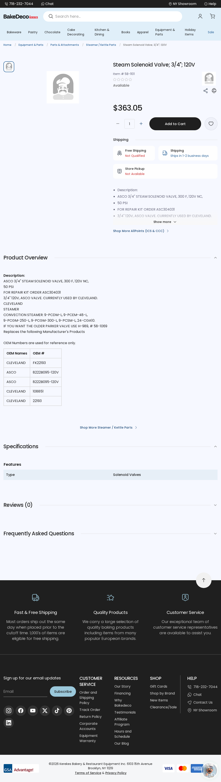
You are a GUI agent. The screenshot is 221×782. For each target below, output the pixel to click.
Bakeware (14, 32)
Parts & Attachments (65, 45)
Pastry (33, 32)
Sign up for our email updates (32, 678)
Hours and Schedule (122, 734)
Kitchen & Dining (102, 32)
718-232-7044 (21, 3)
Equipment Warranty (88, 738)
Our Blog (121, 743)
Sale (211, 32)
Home (7, 45)
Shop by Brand (162, 693)
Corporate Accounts (88, 726)
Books (126, 32)
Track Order (89, 709)
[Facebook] (21, 711)
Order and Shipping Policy (88, 697)
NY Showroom (205, 710)
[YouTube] (33, 711)
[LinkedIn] (8, 723)
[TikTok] (57, 711)
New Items (159, 700)
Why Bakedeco (122, 703)
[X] (45, 711)
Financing (122, 693)
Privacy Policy (115, 773)
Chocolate (52, 32)
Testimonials (125, 712)
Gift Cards (158, 686)
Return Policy (90, 716)
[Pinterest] (69, 711)
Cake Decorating (75, 32)
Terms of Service (88, 773)
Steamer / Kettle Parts (101, 45)
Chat (49, 3)
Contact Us (203, 702)
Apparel (142, 32)
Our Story (122, 686)
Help (212, 3)
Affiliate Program (121, 722)
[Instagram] (8, 711)
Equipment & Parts (165, 32)
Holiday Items (190, 32)
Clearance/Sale (163, 707)
